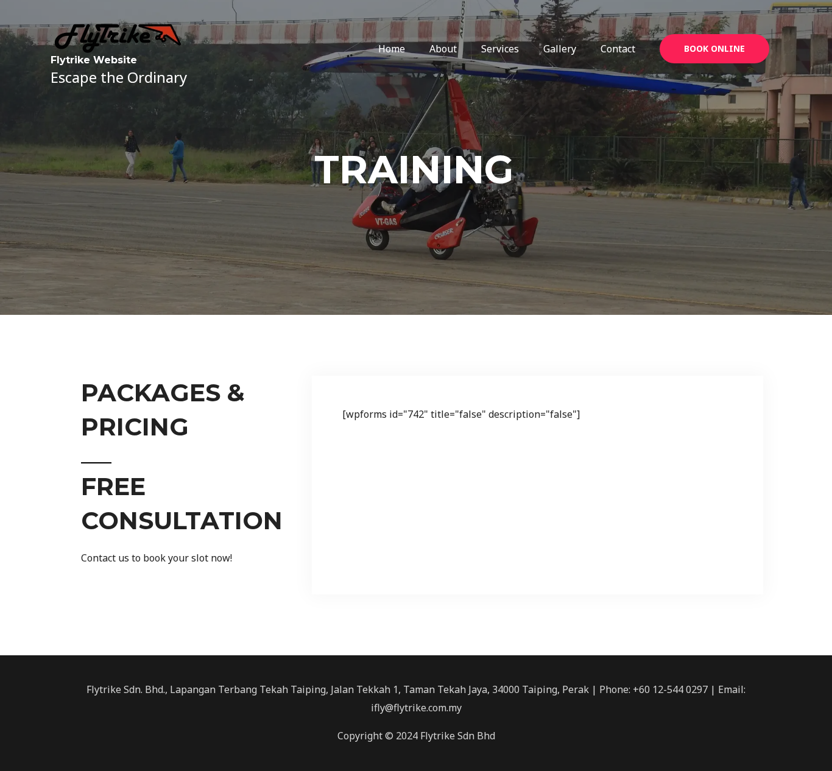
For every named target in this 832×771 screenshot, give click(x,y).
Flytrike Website (94, 60)
